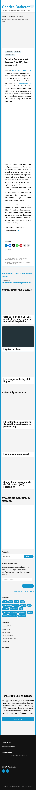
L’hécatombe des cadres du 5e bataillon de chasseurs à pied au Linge (17, 424)
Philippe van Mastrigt (16, 262)
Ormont (5, 616)
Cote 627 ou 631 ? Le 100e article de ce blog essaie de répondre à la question (17, 319)
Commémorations (7, 638)
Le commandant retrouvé (16, 454)
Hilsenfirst (5, 609)
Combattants (10, 54)
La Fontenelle (23, 258)
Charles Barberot (16, 7)
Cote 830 (23, 605)
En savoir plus (18, 719)
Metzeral (30, 612)
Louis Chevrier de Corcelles (13, 259)
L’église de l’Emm (12, 349)
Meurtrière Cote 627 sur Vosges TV (19, 755)
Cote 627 (14, 258)
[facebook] (3, 771)
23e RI (10, 601)
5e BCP (5, 601)
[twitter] (7, 771)
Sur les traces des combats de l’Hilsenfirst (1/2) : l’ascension (17, 484)
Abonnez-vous (28, 586)
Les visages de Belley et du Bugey (17, 380)
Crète (29, 605)
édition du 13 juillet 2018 (21, 71)
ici (18, 230)
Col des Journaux (7, 605)
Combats (17, 52)
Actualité (9, 52)
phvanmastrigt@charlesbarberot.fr (10, 746)
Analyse (4, 629)
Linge (21, 609)
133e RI (9, 258)
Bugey (22, 601)
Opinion (4, 641)
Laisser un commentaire (24, 264)
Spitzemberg (22, 616)
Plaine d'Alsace (13, 616)
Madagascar (22, 612)
